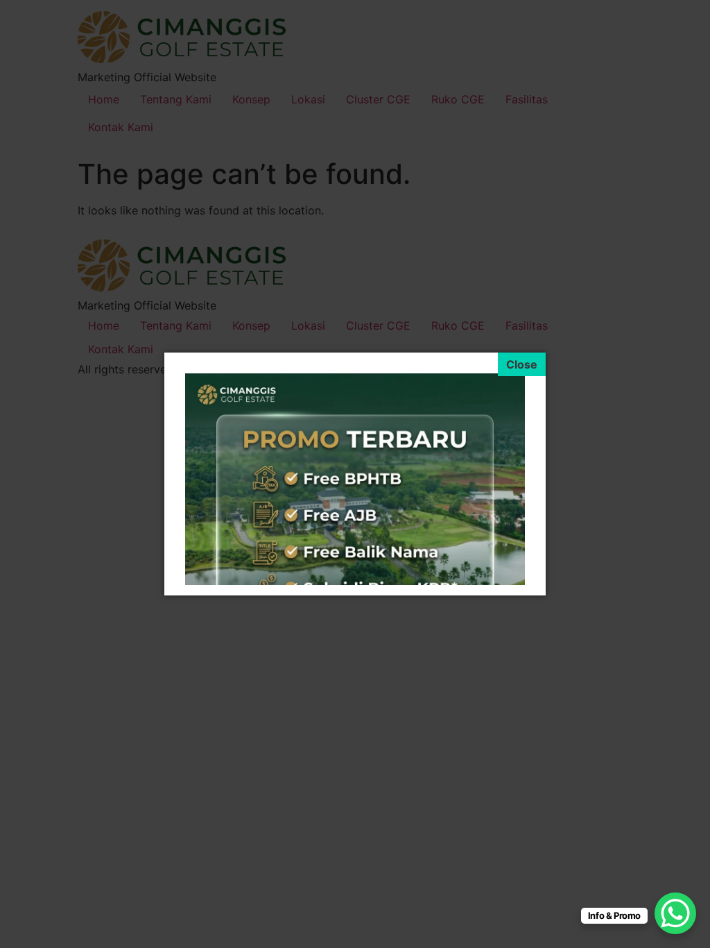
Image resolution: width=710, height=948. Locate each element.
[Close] (522, 364)
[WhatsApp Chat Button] (675, 913)
